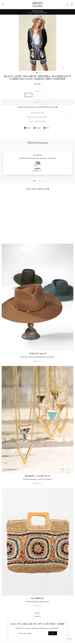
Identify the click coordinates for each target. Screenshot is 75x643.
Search (37, 613)
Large (46, 95)
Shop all (37, 361)
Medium (37, 95)
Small (28, 95)
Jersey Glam (37, 4)
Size (37, 91)
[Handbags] (37, 542)
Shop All (37, 483)
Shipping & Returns (37, 117)
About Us (37, 616)
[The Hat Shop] (37, 297)
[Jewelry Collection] (37, 419)
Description (37, 113)
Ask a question (37, 121)
